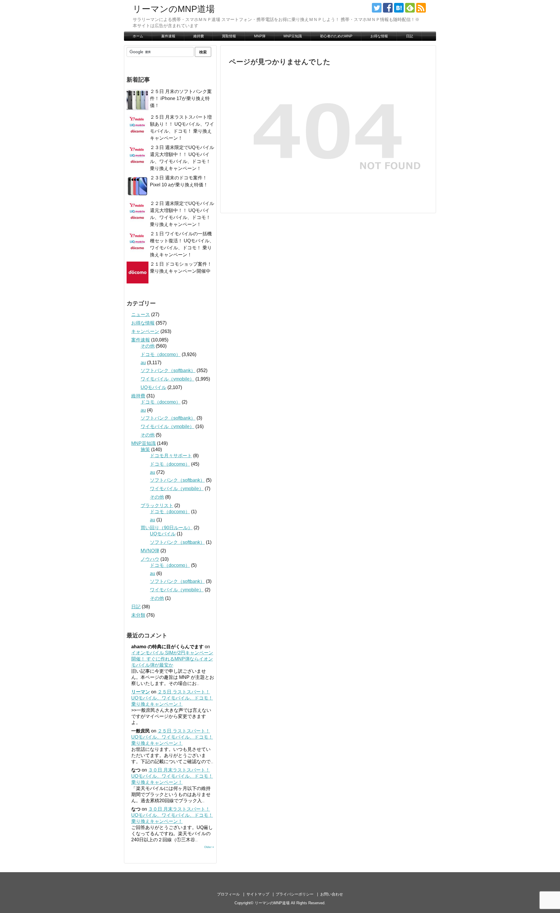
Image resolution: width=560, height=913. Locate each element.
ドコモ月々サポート (171, 455)
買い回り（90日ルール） (166, 527)
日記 (409, 36)
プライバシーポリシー (295, 894)
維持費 (198, 36)
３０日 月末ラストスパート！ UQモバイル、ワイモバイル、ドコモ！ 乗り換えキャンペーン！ (172, 776)
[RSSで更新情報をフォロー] (421, 8)
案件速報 (168, 36)
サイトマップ (257, 894)
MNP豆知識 (293, 36)
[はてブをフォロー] (399, 8)
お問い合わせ (331, 894)
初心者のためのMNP (336, 36)
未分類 (138, 615)
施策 (145, 449)
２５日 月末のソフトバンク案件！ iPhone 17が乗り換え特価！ (181, 98)
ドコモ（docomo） (161, 354)
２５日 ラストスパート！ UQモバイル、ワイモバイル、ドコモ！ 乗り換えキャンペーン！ (172, 698)
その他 (148, 346)
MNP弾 (259, 36)
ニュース (140, 314)
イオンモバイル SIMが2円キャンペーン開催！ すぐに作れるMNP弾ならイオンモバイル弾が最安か (172, 658)
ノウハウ (150, 559)
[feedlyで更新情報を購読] (410, 8)
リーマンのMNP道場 (174, 9)
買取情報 (229, 36)
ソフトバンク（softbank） (168, 370)
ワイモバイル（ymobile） (167, 378)
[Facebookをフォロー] (388, 8)
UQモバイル (153, 387)
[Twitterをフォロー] (377, 8)
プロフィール (228, 894)
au (143, 362)
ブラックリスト (157, 505)
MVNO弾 (150, 550)
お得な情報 (379, 36)
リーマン (140, 691)
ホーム (138, 36)
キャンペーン (145, 331)
